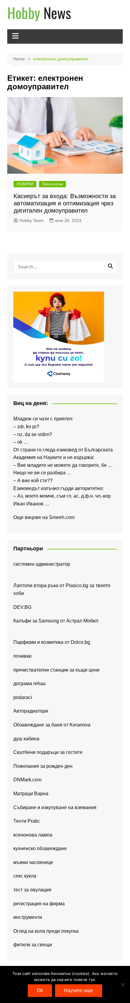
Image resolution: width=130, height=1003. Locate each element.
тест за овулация (32, 889)
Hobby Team (31, 220)
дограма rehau (29, 683)
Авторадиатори (30, 710)
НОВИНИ (25, 184)
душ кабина (26, 738)
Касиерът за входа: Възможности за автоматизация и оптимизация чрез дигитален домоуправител (65, 203)
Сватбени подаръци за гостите (48, 752)
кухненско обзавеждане (40, 848)
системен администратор (41, 564)
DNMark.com (27, 779)
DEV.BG (22, 607)
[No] (122, 985)
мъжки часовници (33, 862)
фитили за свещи (32, 944)
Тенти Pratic (26, 821)
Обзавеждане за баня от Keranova (51, 724)
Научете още (78, 990)
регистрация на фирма (39, 903)
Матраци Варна (30, 793)
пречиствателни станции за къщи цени (56, 669)
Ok (40, 990)
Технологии (52, 184)
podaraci (22, 697)
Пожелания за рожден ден (43, 766)
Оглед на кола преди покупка (46, 931)
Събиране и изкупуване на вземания (54, 807)
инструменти (27, 917)
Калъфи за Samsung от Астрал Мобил (55, 620)
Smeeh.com (62, 517)
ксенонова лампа (32, 834)
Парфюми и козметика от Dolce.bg (51, 642)
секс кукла (24, 875)
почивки (22, 656)
